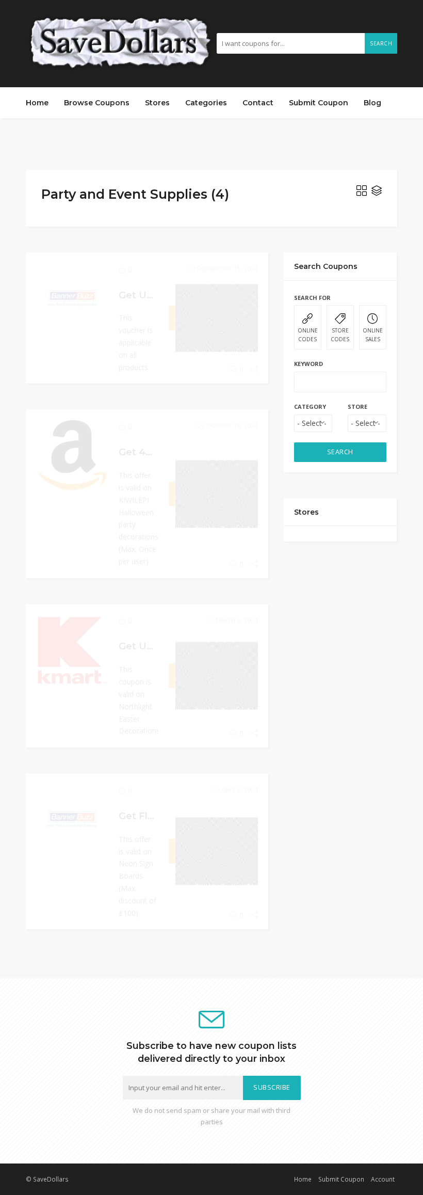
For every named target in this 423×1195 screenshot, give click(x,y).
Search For (312, 297)
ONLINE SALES (373, 335)
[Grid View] (361, 192)
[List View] (376, 192)
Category (310, 406)
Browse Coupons (96, 102)
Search (381, 43)
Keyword (308, 364)
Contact (257, 102)
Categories (206, 102)
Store (357, 406)
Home (37, 102)
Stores (157, 102)
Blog (372, 102)
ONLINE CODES (308, 335)
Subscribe (271, 1087)
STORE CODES (340, 335)
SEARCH (340, 452)
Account (383, 1179)
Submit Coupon (318, 102)
